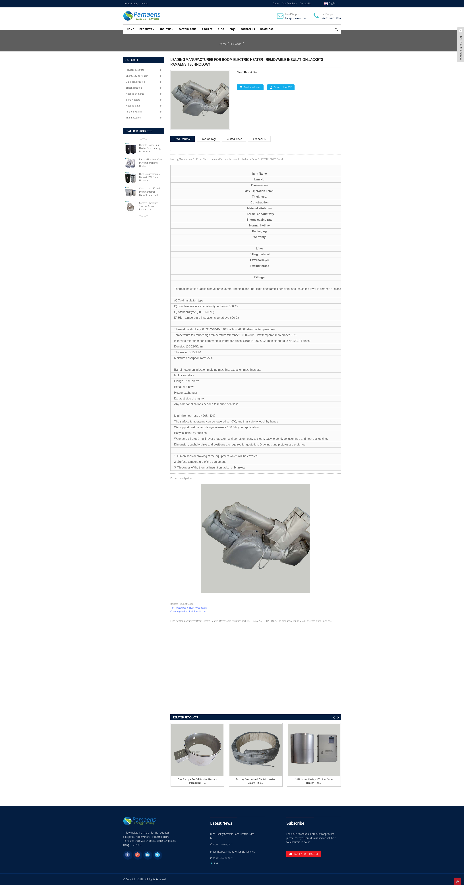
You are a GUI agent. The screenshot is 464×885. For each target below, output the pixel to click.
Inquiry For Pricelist (306, 853)
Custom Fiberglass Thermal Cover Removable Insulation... (148, 206)
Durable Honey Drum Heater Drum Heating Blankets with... (150, 148)
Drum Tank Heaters (135, 81)
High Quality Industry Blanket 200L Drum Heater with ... (149, 177)
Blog (221, 29)
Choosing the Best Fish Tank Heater (188, 611)
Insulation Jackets (135, 69)
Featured (235, 43)
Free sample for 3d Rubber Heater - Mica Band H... (197, 781)
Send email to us (252, 87)
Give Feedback (289, 3)
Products (145, 29)
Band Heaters (133, 99)
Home (130, 29)
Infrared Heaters (134, 111)
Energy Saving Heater (137, 75)
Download (267, 29)
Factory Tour (187, 29)
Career (276, 3)
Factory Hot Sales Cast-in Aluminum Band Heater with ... (151, 163)
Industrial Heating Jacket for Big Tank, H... (232, 851)
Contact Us (305, 3)
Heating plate (133, 105)
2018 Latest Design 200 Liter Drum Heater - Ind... (314, 781)
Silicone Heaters (134, 87)
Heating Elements (135, 93)
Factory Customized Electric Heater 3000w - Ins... (255, 781)
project (207, 29)
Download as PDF (283, 87)
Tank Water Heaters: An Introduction (188, 607)
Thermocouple (133, 117)
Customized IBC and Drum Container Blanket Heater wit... (149, 192)
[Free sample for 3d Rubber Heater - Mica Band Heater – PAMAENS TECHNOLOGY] (197, 750)
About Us (165, 29)
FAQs (232, 29)
